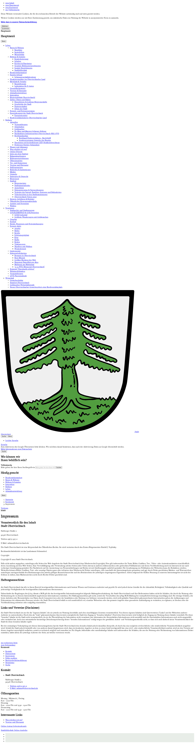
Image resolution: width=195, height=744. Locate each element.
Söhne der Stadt (20, 109)
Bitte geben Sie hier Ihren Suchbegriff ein (18, 467)
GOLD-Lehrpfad (20, 215)
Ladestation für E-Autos (24, 86)
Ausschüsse (19, 188)
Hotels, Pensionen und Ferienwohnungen (26, 224)
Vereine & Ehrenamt (18, 90)
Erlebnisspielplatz (21, 235)
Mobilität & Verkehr (18, 81)
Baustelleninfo (20, 84)
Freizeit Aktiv (15, 226)
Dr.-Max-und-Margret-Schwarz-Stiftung (30, 131)
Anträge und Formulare (19, 203)
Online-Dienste (16, 151)
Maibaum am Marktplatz (24, 264)
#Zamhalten (19, 127)
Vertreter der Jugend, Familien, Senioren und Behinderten (37, 192)
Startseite (9, 499)
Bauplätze (18, 50)
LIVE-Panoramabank (18, 276)
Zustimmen (5, 28)
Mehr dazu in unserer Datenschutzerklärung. (19, 22)
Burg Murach (19, 258)
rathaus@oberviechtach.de (24, 688)
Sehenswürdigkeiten (18, 253)
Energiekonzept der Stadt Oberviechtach (26, 113)
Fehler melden (11, 658)
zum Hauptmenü (12, 5)
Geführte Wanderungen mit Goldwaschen (31, 217)
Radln (16, 240)
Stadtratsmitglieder (22, 185)
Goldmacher (19, 129)
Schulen (17, 61)
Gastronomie (15, 251)
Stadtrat (13, 181)
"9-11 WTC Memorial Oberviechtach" (29, 267)
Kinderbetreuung (21, 59)
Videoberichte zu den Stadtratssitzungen (30, 194)
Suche (7, 665)
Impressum (10, 504)
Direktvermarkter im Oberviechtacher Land (27, 79)
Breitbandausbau (21, 136)
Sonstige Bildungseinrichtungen (27, 66)
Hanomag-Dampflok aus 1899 (26, 262)
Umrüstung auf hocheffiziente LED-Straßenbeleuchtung (37, 142)
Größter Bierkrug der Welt (25, 260)
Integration (14, 95)
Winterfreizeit (20, 249)
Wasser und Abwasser (19, 147)
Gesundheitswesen (17, 88)
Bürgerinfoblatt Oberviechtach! (22, 97)
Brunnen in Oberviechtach (25, 255)
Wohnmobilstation (17, 271)
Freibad (13, 221)
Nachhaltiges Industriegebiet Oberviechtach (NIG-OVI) (36, 133)
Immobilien (19, 52)
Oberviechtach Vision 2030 (25, 197)
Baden (17, 230)
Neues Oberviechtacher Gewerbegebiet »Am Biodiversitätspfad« (36, 287)
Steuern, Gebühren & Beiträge (22, 199)
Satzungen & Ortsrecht (19, 176)
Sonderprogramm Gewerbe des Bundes (35, 140)
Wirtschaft (9, 278)
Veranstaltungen (21, 124)
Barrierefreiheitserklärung (16, 660)
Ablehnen (5, 26)
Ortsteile (13, 174)
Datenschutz (10, 653)
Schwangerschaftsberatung (25, 77)
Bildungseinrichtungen (19, 158)
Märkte (13, 172)
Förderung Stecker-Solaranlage (26, 145)
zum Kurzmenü (11, 7)
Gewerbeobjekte (16, 280)
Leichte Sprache (11, 440)
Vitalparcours (19, 244)
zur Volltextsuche (12, 10)
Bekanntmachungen (18, 156)
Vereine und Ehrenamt (19, 165)
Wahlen (13, 206)
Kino (16, 237)
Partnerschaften (20, 106)
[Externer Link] (99, 736)
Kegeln (17, 233)
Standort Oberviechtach (19, 282)
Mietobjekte (19, 54)
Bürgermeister (20, 183)
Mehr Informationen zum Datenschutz (16, 449)
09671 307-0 (18, 686)
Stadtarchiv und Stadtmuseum (22, 210)
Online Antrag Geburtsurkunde (14, 726)
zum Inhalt (9, 3)
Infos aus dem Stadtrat (19, 154)
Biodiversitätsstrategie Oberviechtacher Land (28, 118)
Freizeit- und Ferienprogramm (22, 111)
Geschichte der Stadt (22, 104)
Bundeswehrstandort (18, 72)
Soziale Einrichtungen (23, 68)
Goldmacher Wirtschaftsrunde (22, 285)
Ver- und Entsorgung (18, 163)
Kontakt (8, 651)
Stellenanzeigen (16, 167)
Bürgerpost (14, 179)
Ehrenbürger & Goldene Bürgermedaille (30, 102)
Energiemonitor (20, 115)
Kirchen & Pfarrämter (23, 63)
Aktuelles (14, 122)
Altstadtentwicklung (18, 93)
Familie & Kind (16, 75)
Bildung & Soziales (17, 57)
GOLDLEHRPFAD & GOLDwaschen (24, 212)
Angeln (17, 228)
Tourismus (9, 208)
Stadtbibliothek (20, 70)
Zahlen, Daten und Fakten (20, 99)
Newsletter (9, 662)
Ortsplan (13, 219)
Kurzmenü (9, 502)
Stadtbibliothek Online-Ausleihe (14, 730)
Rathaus (8, 120)
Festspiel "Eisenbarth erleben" (22, 269)
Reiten (17, 242)
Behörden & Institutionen (20, 169)
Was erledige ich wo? (18, 149)
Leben (7, 45)
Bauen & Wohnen (17, 48)
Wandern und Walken (23, 246)
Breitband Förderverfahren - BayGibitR (35, 138)
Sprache (4, 444)
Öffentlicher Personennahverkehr (23, 201)
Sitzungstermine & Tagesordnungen (29, 190)
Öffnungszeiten (16, 160)
